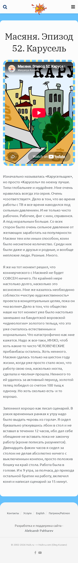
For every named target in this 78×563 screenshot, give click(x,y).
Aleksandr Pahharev (39, 530)
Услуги (27, 513)
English (40, 513)
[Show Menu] (73, 6)
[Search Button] (5, 6)
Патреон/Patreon (59, 513)
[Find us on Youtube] (40, 553)
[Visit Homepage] (39, 9)
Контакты (13, 513)
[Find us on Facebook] (35, 553)
